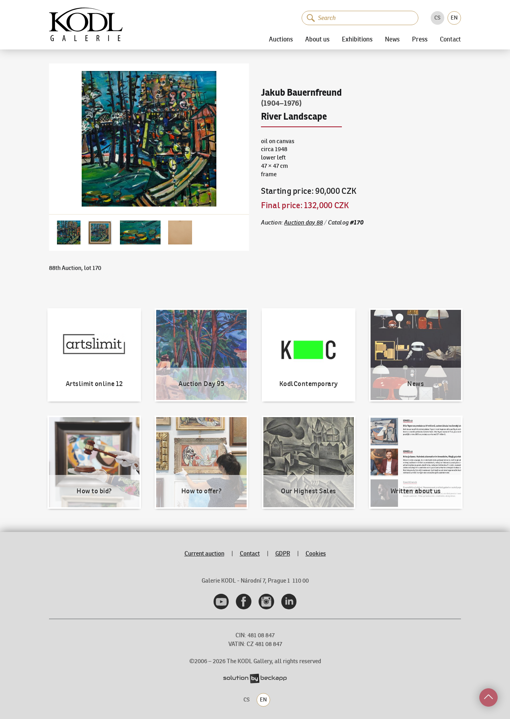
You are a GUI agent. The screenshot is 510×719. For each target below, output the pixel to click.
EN (454, 17)
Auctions (281, 39)
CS (437, 17)
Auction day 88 (303, 222)
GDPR (282, 553)
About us (317, 39)
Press (420, 39)
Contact (450, 39)
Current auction (204, 553)
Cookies (316, 553)
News (392, 39)
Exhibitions (357, 39)
